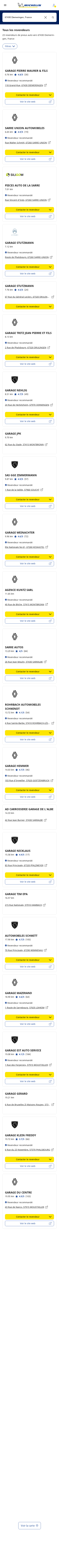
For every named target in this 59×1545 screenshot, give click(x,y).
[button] (45, 17)
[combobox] (29, 17)
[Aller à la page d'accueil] (29, 5)
